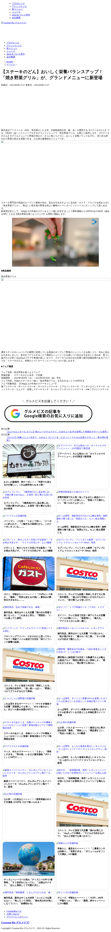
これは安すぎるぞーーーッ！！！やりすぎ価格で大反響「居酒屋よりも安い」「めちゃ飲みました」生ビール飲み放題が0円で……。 (27, 707)
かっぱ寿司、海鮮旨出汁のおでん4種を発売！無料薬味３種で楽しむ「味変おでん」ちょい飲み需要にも (82, 530)
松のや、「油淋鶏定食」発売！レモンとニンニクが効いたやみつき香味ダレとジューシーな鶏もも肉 (81, 781)
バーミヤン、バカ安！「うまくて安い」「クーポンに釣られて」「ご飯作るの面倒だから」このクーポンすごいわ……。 (27, 524)
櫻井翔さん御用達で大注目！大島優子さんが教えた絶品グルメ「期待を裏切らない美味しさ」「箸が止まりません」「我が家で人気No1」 (81, 660)
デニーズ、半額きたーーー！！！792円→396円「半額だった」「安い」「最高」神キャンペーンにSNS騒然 (81, 901)
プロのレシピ (18, 3)
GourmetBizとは (13, 911)
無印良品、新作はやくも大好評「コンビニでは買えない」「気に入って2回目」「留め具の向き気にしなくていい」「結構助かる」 (28, 901)
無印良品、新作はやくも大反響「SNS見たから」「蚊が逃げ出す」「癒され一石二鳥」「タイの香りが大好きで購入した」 (81, 636)
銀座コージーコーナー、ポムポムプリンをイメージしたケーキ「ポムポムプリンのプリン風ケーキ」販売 (27, 784)
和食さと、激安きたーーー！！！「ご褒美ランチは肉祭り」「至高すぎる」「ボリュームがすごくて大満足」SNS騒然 (81, 851)
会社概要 (16, 18)
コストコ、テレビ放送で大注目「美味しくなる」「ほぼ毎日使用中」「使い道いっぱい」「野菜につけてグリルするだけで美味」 (27, 688)
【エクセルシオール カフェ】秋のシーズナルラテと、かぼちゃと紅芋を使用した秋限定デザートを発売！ (57, 432)
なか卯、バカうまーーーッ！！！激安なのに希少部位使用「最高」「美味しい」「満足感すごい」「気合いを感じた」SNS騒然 (81, 730)
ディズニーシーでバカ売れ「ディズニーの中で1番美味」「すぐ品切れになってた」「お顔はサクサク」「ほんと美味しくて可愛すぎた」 (28, 882)
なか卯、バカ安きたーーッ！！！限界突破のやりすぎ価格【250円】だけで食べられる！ (27, 800)
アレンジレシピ (19, 6)
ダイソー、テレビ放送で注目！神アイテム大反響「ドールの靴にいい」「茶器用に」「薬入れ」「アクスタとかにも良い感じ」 (81, 618)
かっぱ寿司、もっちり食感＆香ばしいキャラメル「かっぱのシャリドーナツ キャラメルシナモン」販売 (82, 760)
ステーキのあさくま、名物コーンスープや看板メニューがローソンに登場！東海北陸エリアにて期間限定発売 (27, 736)
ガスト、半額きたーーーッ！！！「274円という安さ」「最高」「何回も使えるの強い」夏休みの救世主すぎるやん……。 (28, 597)
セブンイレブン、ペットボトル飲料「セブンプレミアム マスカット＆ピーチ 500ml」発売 (81, 549)
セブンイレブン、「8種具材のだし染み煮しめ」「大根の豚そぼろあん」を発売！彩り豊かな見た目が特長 (27, 506)
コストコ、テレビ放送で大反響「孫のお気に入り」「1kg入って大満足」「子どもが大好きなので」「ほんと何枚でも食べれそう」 (81, 833)
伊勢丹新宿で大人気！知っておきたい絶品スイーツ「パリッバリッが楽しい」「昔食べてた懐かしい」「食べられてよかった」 (81, 500)
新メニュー (17, 9)
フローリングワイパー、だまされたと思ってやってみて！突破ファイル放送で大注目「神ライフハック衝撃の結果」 (27, 639)
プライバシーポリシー (17, 917)
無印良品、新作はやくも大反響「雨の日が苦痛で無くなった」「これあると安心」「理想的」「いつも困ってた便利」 (27, 615)
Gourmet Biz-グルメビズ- (15, 922)
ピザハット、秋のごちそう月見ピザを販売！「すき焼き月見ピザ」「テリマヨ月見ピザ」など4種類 (28, 549)
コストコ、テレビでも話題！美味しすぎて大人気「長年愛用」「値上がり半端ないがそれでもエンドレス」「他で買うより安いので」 (81, 597)
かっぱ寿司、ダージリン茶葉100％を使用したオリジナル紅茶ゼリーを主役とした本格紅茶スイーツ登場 (82, 712)
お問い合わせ (12, 914)
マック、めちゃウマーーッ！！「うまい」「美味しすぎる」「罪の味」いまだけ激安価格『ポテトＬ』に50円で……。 (27, 754)
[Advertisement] (50, 32)
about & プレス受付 (21, 15)
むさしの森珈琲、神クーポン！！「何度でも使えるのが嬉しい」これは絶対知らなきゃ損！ (27, 483)
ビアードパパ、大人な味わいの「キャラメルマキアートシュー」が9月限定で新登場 (81, 455)
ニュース (16, 12)
